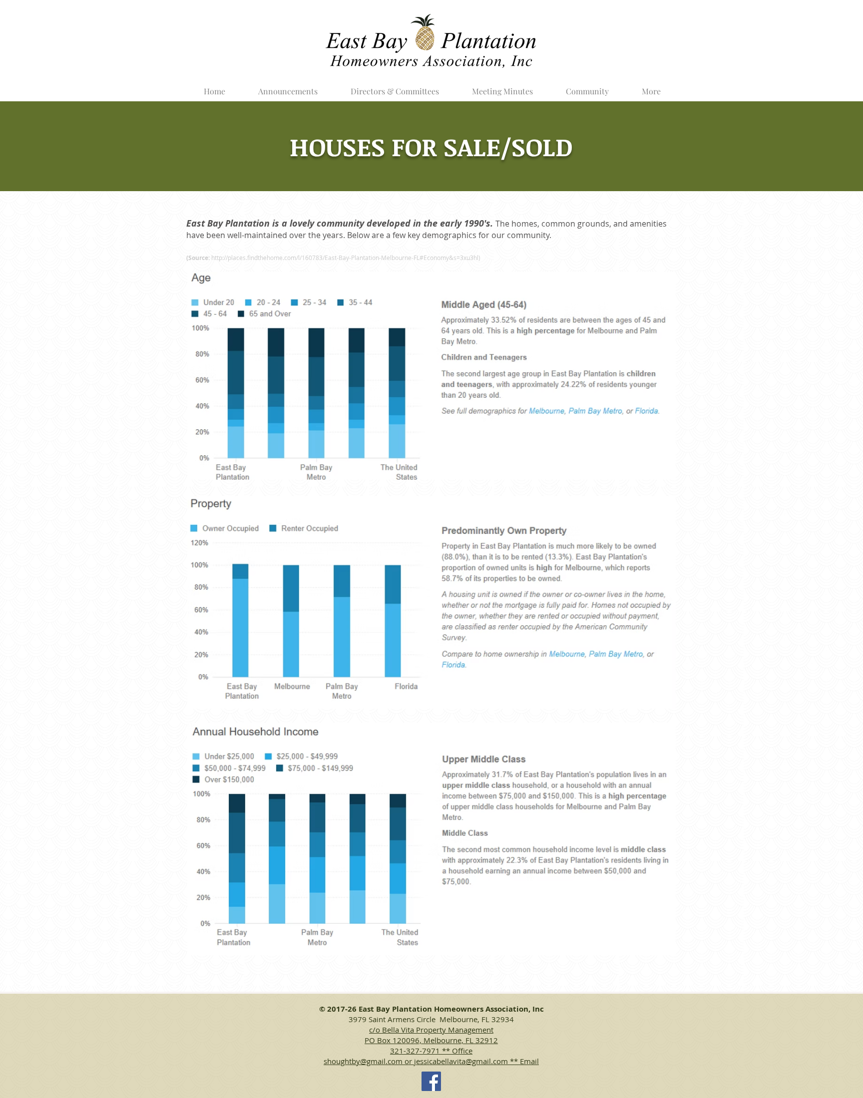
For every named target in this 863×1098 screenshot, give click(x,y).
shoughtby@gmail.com (363, 1061)
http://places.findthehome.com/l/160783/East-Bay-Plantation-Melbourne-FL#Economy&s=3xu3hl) (345, 258)
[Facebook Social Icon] (431, 1081)
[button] (394, 86)
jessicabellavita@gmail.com (461, 1061)
